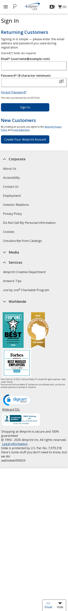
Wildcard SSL (11, 410)
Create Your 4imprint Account (25, 139)
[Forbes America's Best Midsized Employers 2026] (17, 363)
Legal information (14, 444)
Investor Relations (16, 206)
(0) (62, 8)
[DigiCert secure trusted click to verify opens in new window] (17, 400)
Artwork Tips (12, 281)
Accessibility (11, 178)
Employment (12, 196)
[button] (61, 81)
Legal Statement (20, 130)
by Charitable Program (26, 290)
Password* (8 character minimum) (26, 75)
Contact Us (10, 187)
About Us (9, 169)
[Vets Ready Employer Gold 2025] (38, 330)
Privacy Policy (13, 215)
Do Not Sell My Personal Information (29, 224)
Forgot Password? (13, 92)
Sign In (25, 107)
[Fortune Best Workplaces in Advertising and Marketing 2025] (13, 330)
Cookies (9, 233)
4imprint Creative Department (24, 272)
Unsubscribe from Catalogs (23, 242)
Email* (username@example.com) (25, 59)
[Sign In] (53, 6)
